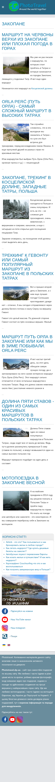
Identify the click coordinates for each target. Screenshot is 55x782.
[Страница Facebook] (5, 719)
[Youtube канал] (13, 719)
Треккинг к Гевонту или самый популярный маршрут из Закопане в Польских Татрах (28, 267)
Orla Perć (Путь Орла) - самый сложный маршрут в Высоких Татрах (26, 108)
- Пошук (13, 636)
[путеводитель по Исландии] (25, 604)
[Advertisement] (27, 753)
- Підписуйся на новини (21, 611)
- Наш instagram (17, 628)
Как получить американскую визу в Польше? (28, 569)
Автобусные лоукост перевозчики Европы (27, 554)
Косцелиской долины (41, 88)
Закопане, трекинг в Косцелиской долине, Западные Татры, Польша (26, 184)
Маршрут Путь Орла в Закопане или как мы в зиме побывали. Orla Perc (27, 343)
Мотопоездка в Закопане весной (23, 480)
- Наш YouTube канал (20, 619)
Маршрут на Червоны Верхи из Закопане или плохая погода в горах (27, 41)
